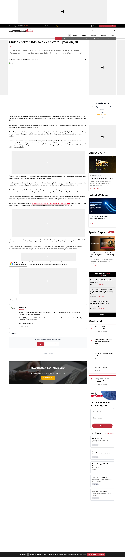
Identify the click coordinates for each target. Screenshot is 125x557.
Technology (77, 38)
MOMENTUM (22, 26)
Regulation (97, 38)
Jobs (112, 35)
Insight (84, 35)
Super (87, 38)
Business (67, 38)
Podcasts (93, 35)
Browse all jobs (109, 433)
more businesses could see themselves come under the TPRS (51, 203)
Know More (23, 326)
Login (95, 26)
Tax (58, 38)
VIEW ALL (102, 314)
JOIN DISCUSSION (102, 114)
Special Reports (101, 232)
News (75, 35)
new (14, 299)
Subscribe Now (48, 378)
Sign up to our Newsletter (63, 26)
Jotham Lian (26, 59)
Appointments (109, 38)
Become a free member (107, 26)
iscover (104, 35)
